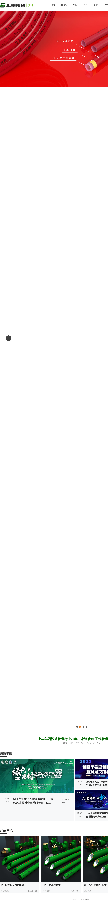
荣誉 (96, 5)
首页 (53, 5)
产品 (85, 5)
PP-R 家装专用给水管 (12, 885)
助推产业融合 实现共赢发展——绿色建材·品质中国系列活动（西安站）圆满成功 (33, 802)
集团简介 (64, 5)
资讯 (75, 5)
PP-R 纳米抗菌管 (52, 885)
